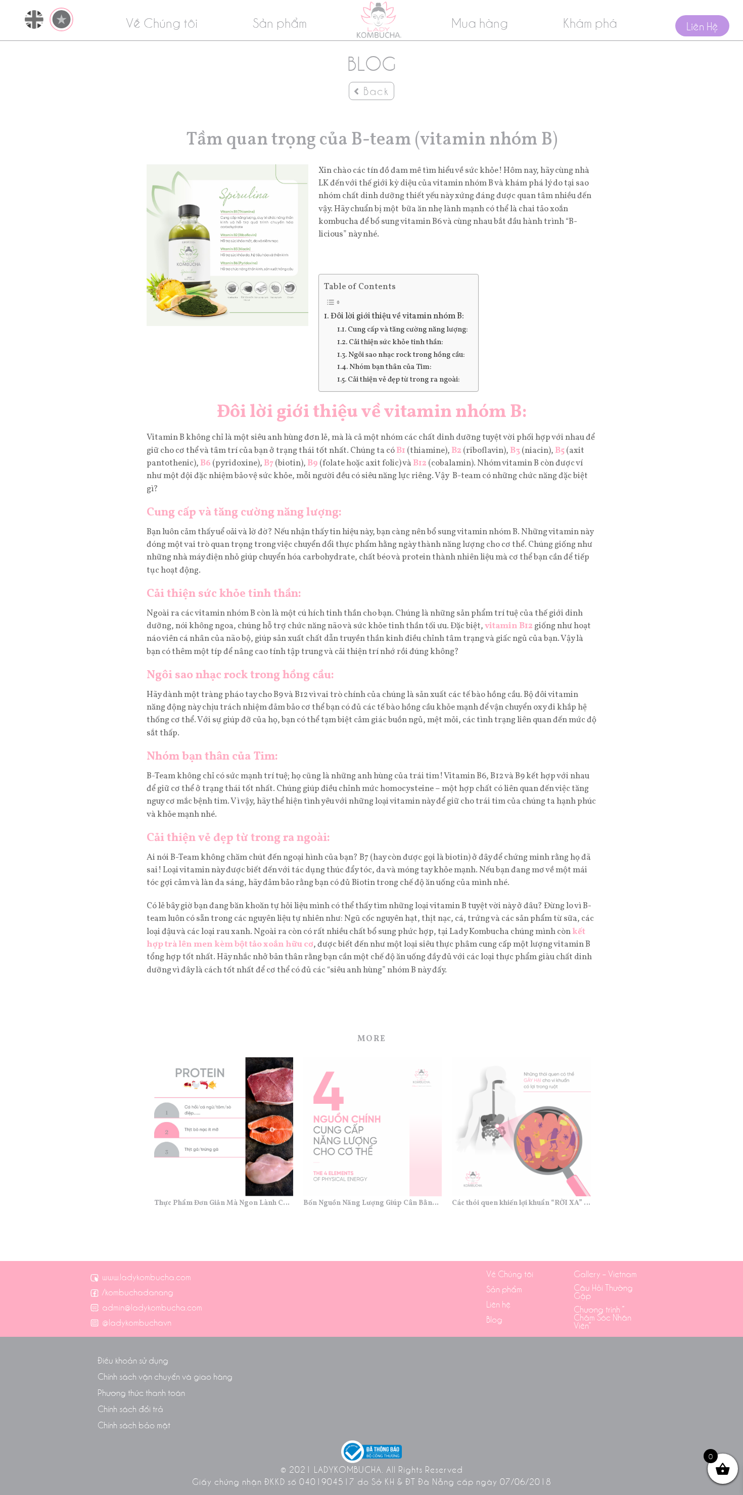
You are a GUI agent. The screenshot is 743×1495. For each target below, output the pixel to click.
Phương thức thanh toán (141, 1392)
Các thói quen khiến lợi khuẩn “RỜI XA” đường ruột (521, 1203)
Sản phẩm (280, 22)
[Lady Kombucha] (379, 20)
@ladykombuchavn (136, 1322)
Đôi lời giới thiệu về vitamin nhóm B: (397, 316)
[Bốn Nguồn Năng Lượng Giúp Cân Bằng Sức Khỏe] (372, 1126)
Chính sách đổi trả (130, 1409)
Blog (494, 1319)
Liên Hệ (702, 26)
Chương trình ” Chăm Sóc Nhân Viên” (602, 1317)
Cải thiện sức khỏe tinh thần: (396, 342)
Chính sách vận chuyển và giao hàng (165, 1376)
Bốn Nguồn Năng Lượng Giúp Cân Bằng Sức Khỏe (372, 1203)
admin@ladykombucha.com (152, 1307)
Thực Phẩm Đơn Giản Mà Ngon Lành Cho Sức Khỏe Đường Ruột (223, 1203)
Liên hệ (498, 1304)
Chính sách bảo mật (134, 1425)
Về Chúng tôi (162, 22)
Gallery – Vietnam (605, 1273)
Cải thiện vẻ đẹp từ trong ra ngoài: (404, 380)
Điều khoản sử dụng (133, 1360)
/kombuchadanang (137, 1291)
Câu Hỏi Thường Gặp (603, 1291)
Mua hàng (479, 22)
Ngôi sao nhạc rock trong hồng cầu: (406, 355)
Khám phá (590, 22)
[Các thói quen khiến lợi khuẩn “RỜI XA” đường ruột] (521, 1126)
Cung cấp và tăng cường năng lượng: (408, 329)
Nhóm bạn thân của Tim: (390, 367)
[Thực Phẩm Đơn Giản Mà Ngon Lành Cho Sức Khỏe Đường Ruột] (223, 1126)
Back (374, 90)
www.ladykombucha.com (146, 1276)
